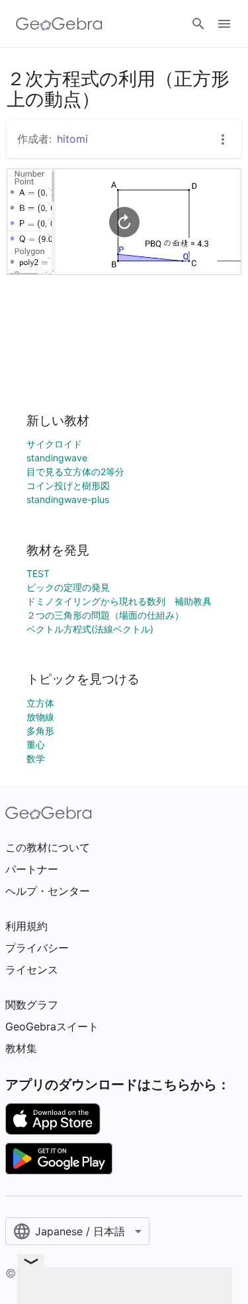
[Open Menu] (224, 24)
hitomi (72, 138)
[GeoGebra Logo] (59, 23)
